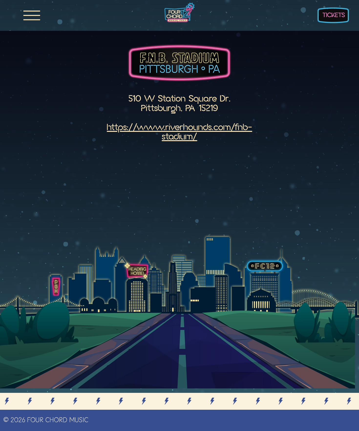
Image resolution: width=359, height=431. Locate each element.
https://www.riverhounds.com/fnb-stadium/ (179, 132)
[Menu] (31, 15)
